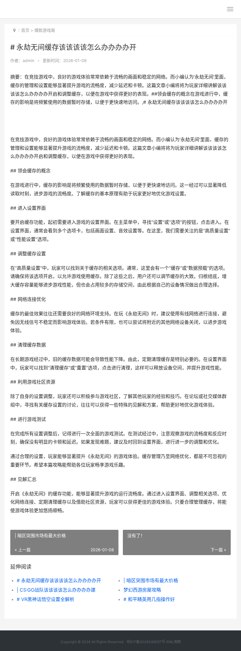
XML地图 (173, 642)
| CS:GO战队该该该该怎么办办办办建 (56, 590)
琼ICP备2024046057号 (146, 642)
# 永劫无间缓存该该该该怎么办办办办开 (59, 580)
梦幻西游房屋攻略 (142, 590)
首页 (25, 30)
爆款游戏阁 (44, 30)
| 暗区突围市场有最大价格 (150, 580)
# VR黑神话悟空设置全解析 (45, 599)
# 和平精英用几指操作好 (149, 599)
